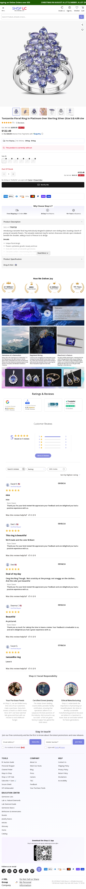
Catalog (4, 834)
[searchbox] (13, 469)
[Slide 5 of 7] (52, 112)
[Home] (22, 9)
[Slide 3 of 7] (34, 112)
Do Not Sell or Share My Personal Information (29, 882)
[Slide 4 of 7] (43, 112)
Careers (33, 777)
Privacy (62, 747)
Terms (57, 747)
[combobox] (40, 17)
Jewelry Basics (7, 819)
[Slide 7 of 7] (70, 112)
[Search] (81, 17)
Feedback (33, 784)
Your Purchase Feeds (37, 788)
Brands (4, 815)
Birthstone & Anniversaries (11, 811)
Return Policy (63, 773)
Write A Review (43, 456)
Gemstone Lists (7, 797)
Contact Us (62, 762)
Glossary (5, 826)
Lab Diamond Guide (9, 804)
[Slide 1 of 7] (16, 112)
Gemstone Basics (8, 808)
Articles (4, 823)
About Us (33, 762)
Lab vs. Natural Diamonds (11, 800)
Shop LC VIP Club (8, 777)
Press (32, 773)
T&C (31, 781)
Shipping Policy (63, 766)
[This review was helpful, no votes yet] (29, 515)
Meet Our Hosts (36, 766)
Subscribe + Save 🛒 (9, 781)
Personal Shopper (8, 766)
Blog (31, 769)
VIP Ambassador (8, 788)
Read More (42, 253)
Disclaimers (62, 777)
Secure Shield (6, 784)
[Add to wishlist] (82, 30)
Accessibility (62, 781)
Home (4, 830)
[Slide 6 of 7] (61, 112)
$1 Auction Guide (8, 762)
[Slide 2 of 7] (25, 112)
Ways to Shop (7, 773)
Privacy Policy (63, 769)
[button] (42, 134)
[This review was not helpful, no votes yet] (33, 515)
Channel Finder (7, 769)
